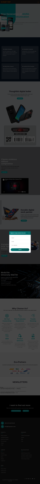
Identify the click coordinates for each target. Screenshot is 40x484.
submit (20, 249)
